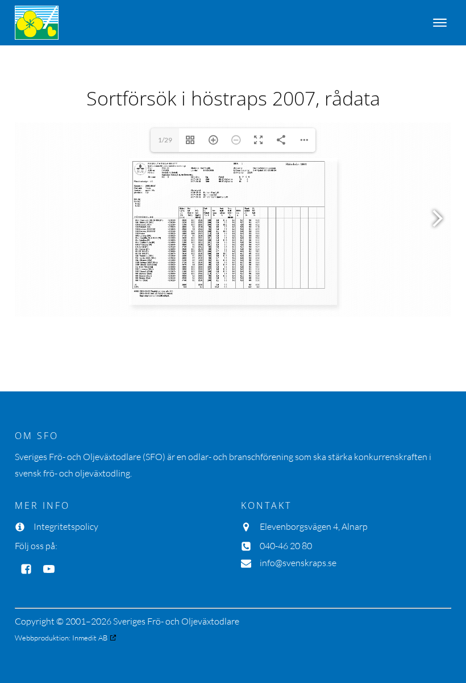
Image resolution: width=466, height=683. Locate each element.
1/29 (165, 140)
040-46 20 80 (286, 545)
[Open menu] (439, 22)
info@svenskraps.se (298, 562)
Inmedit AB (89, 637)
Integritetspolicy (66, 526)
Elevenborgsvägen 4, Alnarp (314, 526)
